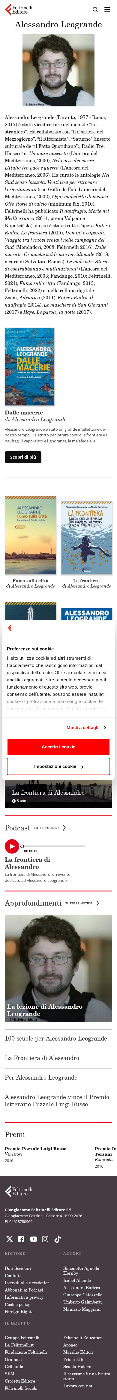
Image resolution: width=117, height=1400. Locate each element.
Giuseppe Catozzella (83, 1294)
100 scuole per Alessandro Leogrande (56, 1038)
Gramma (13, 1359)
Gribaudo (14, 1366)
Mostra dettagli (83, 727)
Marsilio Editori (78, 1352)
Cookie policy (17, 1304)
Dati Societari (18, 1268)
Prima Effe (73, 1359)
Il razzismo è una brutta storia (86, 1376)
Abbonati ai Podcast (24, 1290)
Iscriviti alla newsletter (27, 1282)
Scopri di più (23, 457)
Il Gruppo (17, 1323)
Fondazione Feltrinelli (26, 1352)
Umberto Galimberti (82, 1302)
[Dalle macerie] (30, 366)
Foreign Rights (19, 1311)
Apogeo (70, 1345)
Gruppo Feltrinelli (22, 1337)
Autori (72, 1253)
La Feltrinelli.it (19, 1345)
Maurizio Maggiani (81, 1309)
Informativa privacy (24, 1297)
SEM (9, 1374)
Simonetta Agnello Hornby (81, 1270)
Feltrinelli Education (83, 1337)
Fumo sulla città (31, 580)
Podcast (32, 828)
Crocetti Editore (20, 1381)
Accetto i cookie (58, 746)
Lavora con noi (77, 1386)
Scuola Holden (77, 1366)
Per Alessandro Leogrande (41, 1077)
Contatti (13, 1275)
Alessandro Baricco (81, 1287)
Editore (15, 1253)
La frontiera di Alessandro (27, 863)
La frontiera (86, 580)
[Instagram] (56, 1239)
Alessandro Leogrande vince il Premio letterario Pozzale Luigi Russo (57, 1100)
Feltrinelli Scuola (21, 1388)
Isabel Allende (77, 1280)
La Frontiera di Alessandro (42, 1057)
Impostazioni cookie (55, 766)
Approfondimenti (48, 903)
